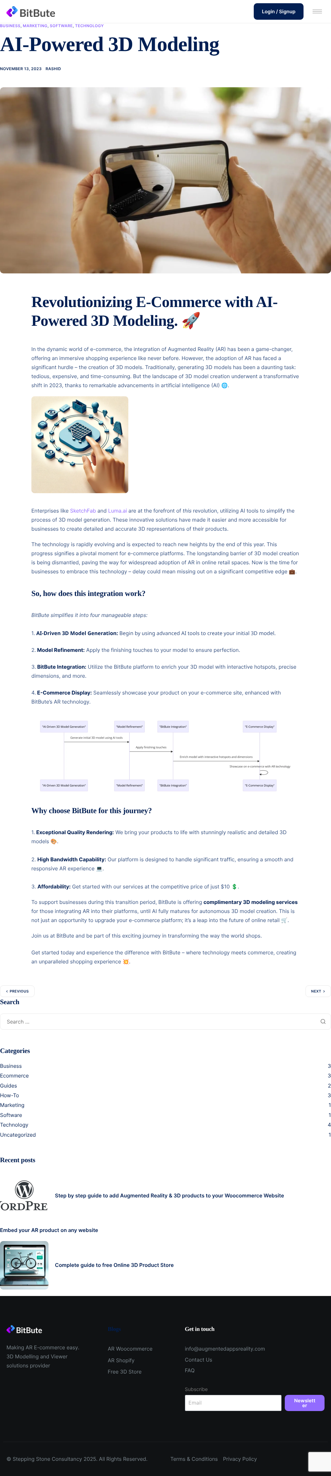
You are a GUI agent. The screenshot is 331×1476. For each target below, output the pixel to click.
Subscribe (196, 1389)
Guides (8, 1085)
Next (316, 991)
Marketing (35, 25)
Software (61, 25)
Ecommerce (14, 1075)
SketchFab (83, 510)
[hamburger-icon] (317, 11)
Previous (19, 991)
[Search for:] (165, 1022)
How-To (9, 1095)
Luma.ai (117, 510)
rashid (53, 68)
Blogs (114, 1329)
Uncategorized (18, 1134)
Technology (89, 25)
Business (10, 25)
